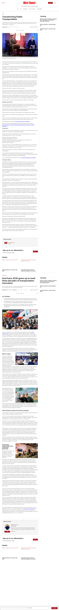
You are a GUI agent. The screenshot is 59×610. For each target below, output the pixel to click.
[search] (4, 3)
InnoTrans (15, 289)
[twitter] (20, 30)
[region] (29, 608)
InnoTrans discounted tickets (29, 508)
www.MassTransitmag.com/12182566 (22, 121)
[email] (23, 30)
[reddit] (21, 30)
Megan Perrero (5, 289)
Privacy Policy (30, 607)
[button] (3, 3)
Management (4, 275)
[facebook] (16, 30)
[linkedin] (18, 30)
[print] (37, 30)
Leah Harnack (11, 242)
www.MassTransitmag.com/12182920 (28, 157)
